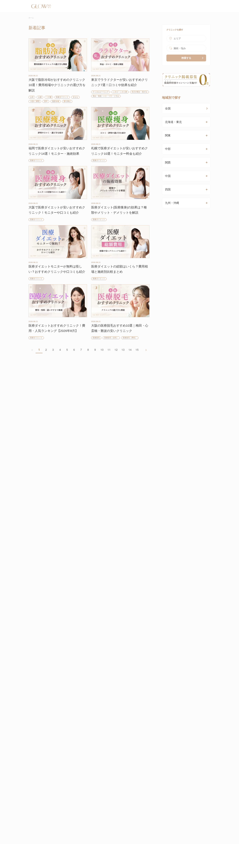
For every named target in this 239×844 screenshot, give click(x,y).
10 (102, 350)
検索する (186, 57)
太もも (75, 97)
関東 (168, 135)
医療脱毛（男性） (130, 338)
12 (116, 350)
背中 (46, 101)
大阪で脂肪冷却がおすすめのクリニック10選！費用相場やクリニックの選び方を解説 (57, 85)
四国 (168, 189)
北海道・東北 (173, 121)
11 (109, 350)
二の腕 (48, 97)
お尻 (32, 97)
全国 (168, 108)
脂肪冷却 (55, 101)
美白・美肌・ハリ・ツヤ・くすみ (106, 96)
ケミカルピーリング (100, 92)
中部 (168, 148)
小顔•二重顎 (35, 101)
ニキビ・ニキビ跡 (120, 92)
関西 (168, 162)
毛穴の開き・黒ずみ (139, 92)
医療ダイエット (62, 97)
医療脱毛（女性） (111, 338)
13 (123, 350)
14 (130, 350)
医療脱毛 (96, 338)
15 (137, 350)
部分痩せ (67, 101)
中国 (168, 176)
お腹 (40, 97)
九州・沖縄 (172, 202)
